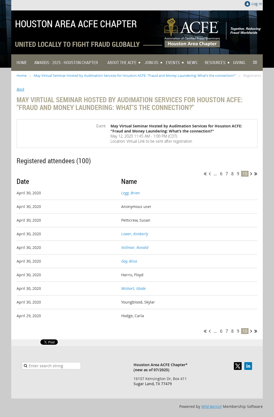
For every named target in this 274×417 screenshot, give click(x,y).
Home (21, 75)
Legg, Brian (130, 192)
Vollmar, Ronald (134, 247)
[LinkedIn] (248, 366)
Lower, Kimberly (134, 233)
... (215, 174)
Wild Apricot (211, 406)
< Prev (210, 173)
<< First (205, 173)
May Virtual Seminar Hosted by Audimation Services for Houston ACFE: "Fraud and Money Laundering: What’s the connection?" (135, 75)
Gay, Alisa (129, 261)
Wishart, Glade (133, 288)
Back (20, 89)
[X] (238, 366)
